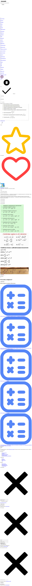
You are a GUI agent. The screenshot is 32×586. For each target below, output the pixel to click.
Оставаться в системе (4, 501)
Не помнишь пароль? (3, 502)
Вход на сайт (4, 463)
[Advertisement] (16, 11)
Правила (3, 453)
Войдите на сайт (8, 581)
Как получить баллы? (5, 454)
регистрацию (7, 506)
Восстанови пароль (5, 465)
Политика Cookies (11, 449)
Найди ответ (4, 460)
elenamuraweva (2, 187)
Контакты (3, 459)
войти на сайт (6, 546)
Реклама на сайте (4, 455)
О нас (3, 458)
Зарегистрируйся (4, 464)
